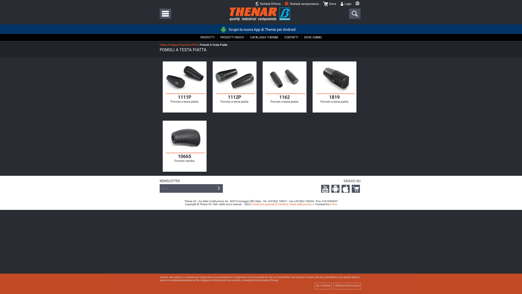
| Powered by (325, 204)
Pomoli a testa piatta (213, 44)
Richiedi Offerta (270, 4)
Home (163, 44)
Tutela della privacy (300, 204)
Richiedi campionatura (304, 4)
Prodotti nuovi (232, 37)
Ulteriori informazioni (347, 285)
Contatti (291, 37)
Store (332, 4)
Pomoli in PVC (188, 44)
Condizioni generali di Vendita (269, 204)
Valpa (173, 44)
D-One (333, 204)
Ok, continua (323, 285)
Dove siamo (313, 37)
